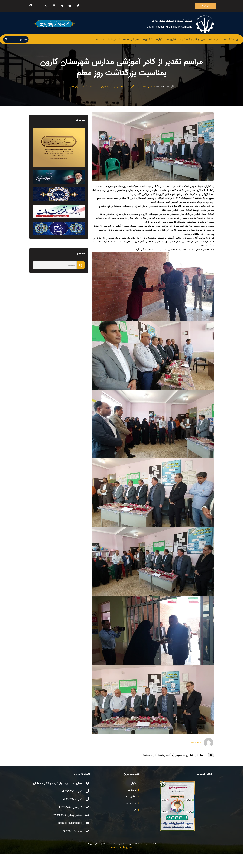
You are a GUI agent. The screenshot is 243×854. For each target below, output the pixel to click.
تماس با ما (114, 39)
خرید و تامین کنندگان (193, 39)
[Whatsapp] (46, 5)
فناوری (172, 39)
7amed (114, 847)
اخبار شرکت (163, 755)
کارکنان (148, 39)
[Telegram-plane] (61, 5)
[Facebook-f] (77, 5)
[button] (205, 6)
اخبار (160, 39)
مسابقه (100, 39)
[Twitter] (69, 5)
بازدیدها (147, 755)
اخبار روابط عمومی (184, 755)
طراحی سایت (126, 847)
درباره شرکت (232, 39)
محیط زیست (132, 39)
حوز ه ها (215, 39)
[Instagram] (54, 5)
